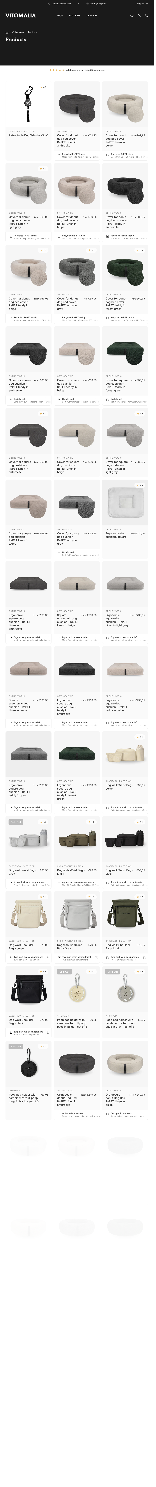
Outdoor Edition (67, 1335)
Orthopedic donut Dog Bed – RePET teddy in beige (19, 1263)
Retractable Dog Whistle (24, 135)
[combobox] (142, 3)
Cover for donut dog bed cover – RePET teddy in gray (67, 303)
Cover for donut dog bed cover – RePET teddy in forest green (116, 303)
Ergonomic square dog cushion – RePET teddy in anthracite (68, 706)
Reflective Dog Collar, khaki (71, 1422)
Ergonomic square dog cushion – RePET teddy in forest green (68, 791)
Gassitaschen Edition (22, 131)
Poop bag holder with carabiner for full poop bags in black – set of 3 (24, 1098)
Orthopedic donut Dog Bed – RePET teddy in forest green (116, 1263)
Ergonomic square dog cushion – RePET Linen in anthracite (20, 621)
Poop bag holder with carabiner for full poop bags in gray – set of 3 (120, 1023)
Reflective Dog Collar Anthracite (22, 1422)
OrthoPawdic (65, 131)
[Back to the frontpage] (7, 32)
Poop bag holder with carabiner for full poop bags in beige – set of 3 (72, 1023)
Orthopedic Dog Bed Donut (19, 1341)
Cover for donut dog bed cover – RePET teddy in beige (19, 303)
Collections (18, 32)
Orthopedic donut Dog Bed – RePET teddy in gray (68, 1263)
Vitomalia (63, 1016)
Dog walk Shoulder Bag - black (21, 1021)
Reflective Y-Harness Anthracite (119, 1422)
